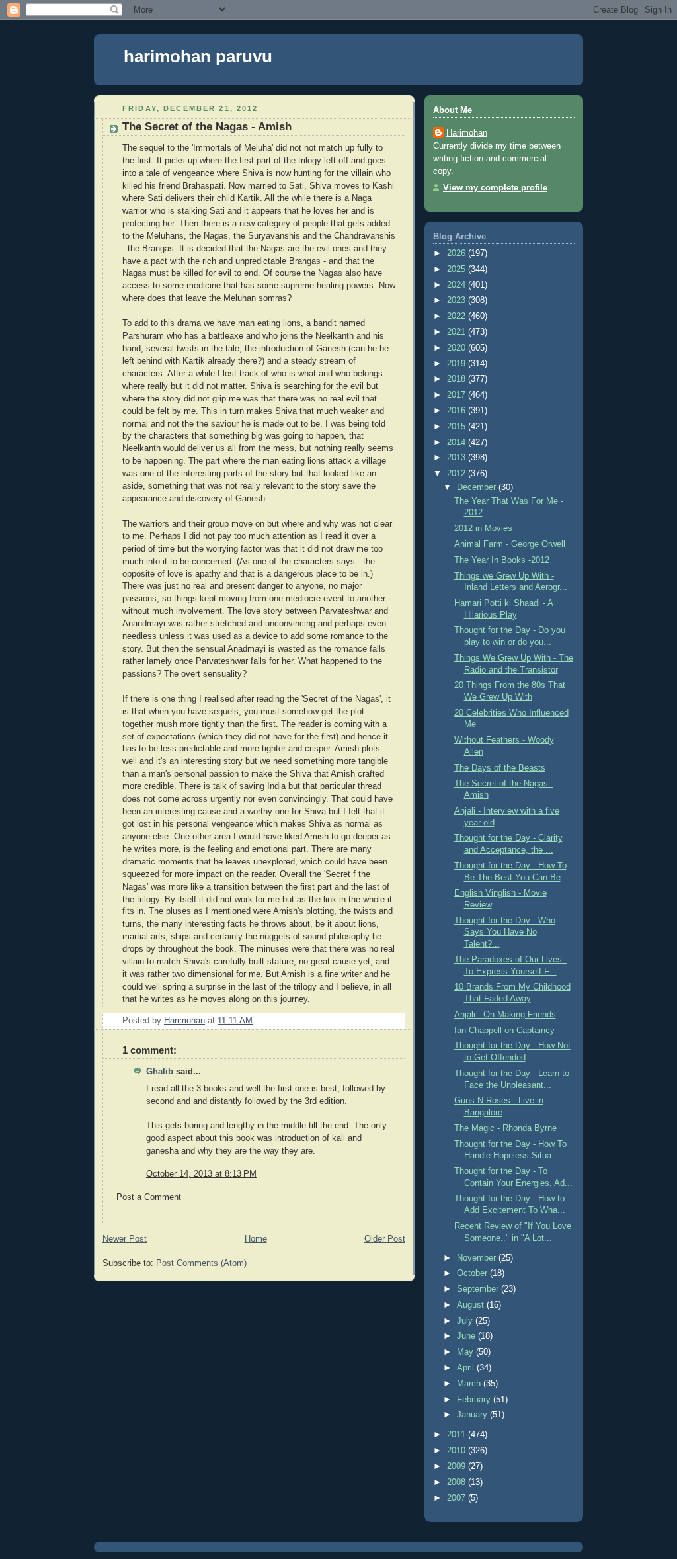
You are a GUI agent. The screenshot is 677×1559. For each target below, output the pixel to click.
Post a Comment (148, 1197)
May (466, 1352)
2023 (457, 300)
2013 (457, 457)
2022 (457, 316)
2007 (457, 1498)
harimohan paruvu (198, 56)
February (475, 1399)
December (477, 487)
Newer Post (124, 1238)
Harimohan (466, 133)
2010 (457, 1450)
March (470, 1383)
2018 (457, 379)
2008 (457, 1482)
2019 (457, 363)
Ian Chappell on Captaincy (504, 1030)
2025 (457, 269)
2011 (457, 1434)
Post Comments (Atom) (201, 1263)
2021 (457, 332)
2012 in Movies (483, 528)
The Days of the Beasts (499, 768)
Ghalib (159, 1071)
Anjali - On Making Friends (505, 1014)
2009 (457, 1466)
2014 (457, 442)
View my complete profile (495, 187)
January (473, 1414)
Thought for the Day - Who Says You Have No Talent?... (504, 932)
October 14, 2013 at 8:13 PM (201, 1174)
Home (256, 1238)
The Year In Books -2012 (501, 560)
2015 (457, 426)
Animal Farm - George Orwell (509, 544)
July (466, 1321)
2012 (457, 473)
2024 (457, 285)
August (472, 1305)
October (473, 1273)
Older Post (384, 1238)
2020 (457, 348)
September (479, 1289)
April (467, 1367)
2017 (457, 395)
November (477, 1258)
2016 (457, 410)
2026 (457, 253)
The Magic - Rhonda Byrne (505, 1128)
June (467, 1336)
